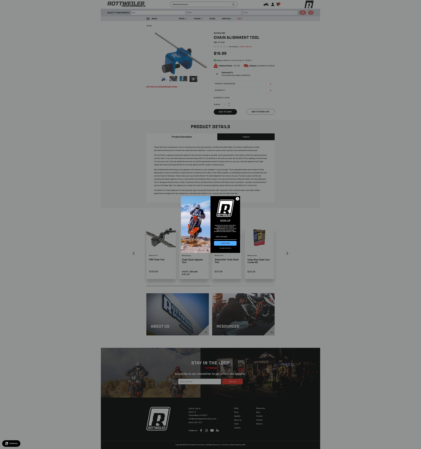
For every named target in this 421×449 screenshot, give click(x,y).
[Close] (237, 198)
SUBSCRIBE (225, 243)
